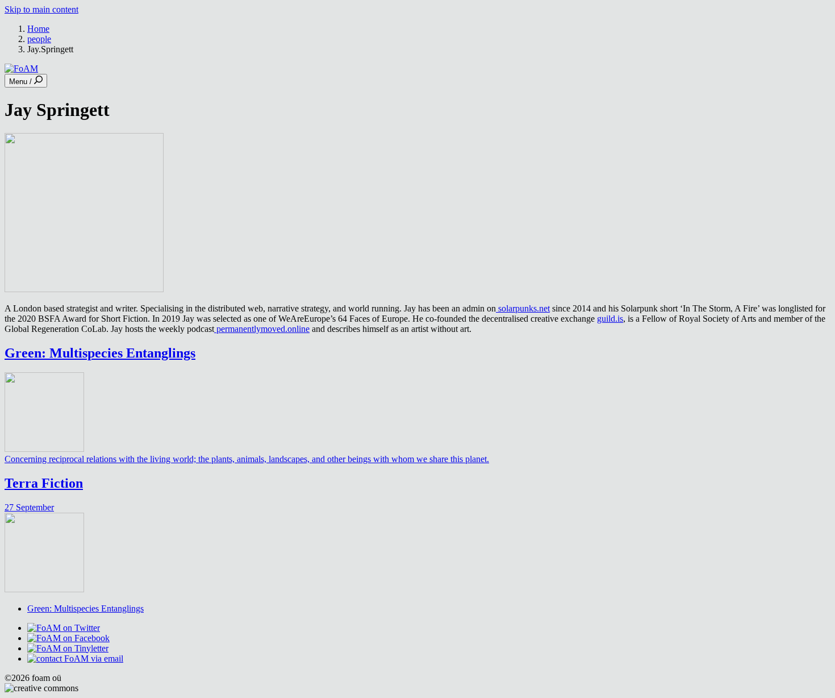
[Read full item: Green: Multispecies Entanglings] (44, 449)
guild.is (610, 318)
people (39, 39)
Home (38, 29)
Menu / (21, 81)
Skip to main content (41, 9)
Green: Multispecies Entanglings (100, 353)
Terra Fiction (44, 483)
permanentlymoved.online (262, 329)
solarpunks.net (523, 308)
